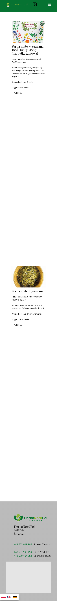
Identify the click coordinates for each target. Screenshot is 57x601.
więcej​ (18, 93)
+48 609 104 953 (23, 555)
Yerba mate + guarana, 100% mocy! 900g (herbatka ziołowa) (28, 49)
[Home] (13, 5)
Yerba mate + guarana (27, 291)
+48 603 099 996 (23, 544)
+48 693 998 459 (23, 552)
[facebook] (35, 4)
